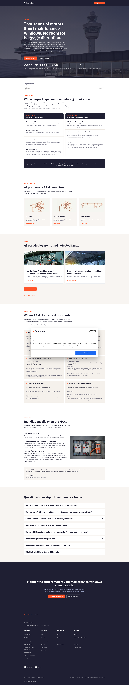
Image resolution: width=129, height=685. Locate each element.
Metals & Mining (44, 641)
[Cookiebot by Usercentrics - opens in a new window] (89, 331)
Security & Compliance (29, 655)
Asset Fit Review (88, 3)
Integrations (27, 658)
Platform (44, 3)
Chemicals (43, 637)
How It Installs (27, 652)
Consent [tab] (42, 336)
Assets (57, 3)
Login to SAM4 (77, 647)
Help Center (60, 641)
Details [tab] (64, 336)
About (72, 3)
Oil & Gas (43, 644)
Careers (76, 644)
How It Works (27, 637)
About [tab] (87, 336)
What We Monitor (28, 644)
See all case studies (29, 295)
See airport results (44, 58)
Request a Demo (100, 3)
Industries (51, 3)
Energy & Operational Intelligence (29, 648)
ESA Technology (27, 641)
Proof (62, 3)
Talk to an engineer (30, 58)
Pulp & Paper (44, 647)
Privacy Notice (72, 677)
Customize (63, 352)
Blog (58, 637)
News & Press (60, 644)
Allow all (86, 352)
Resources (67, 3)
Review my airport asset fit (56, 596)
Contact (76, 641)
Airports (42, 634)
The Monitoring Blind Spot (80, 637)
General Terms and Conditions (91, 677)
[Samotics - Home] (29, 3)
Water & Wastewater (45, 651)
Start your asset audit (73, 596)
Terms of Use (102, 677)
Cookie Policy (80, 677)
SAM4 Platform (27, 634)
